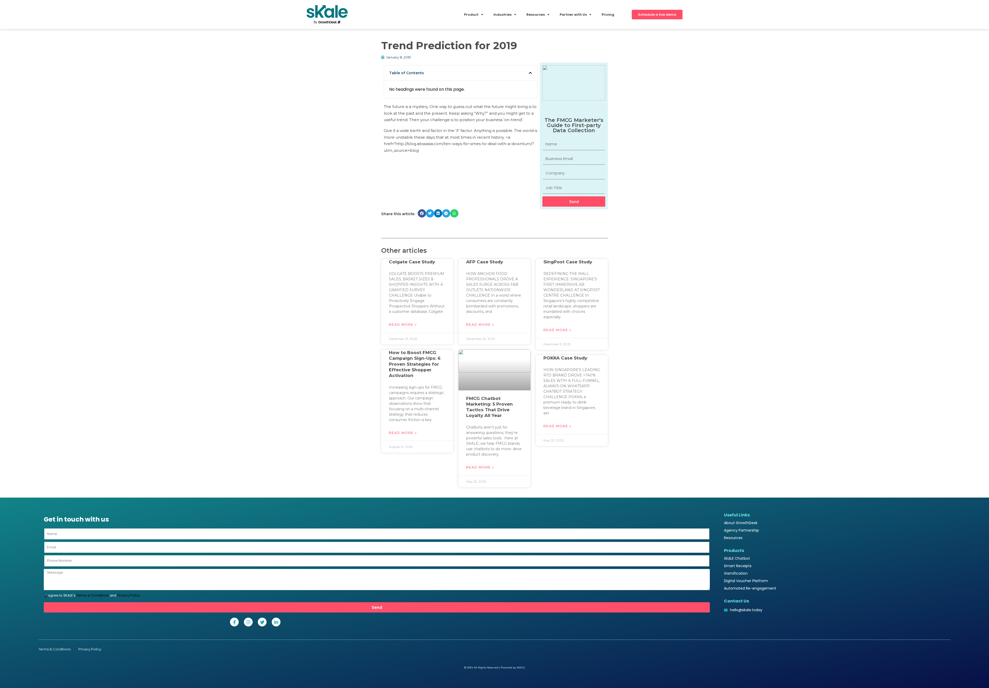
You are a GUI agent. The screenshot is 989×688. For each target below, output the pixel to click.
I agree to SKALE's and (93, 595)
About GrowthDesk (740, 522)
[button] (530, 73)
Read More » (403, 324)
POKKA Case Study (565, 357)
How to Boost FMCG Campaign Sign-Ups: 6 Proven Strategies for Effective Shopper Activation (414, 364)
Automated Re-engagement (750, 588)
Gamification (736, 573)
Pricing (608, 14)
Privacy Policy (128, 595)
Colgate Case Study (412, 261)
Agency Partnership (741, 530)
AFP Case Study (484, 261)
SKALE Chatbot (737, 558)
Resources (733, 537)
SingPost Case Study (567, 261)
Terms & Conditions (92, 595)
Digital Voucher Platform (746, 580)
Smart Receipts (738, 565)
